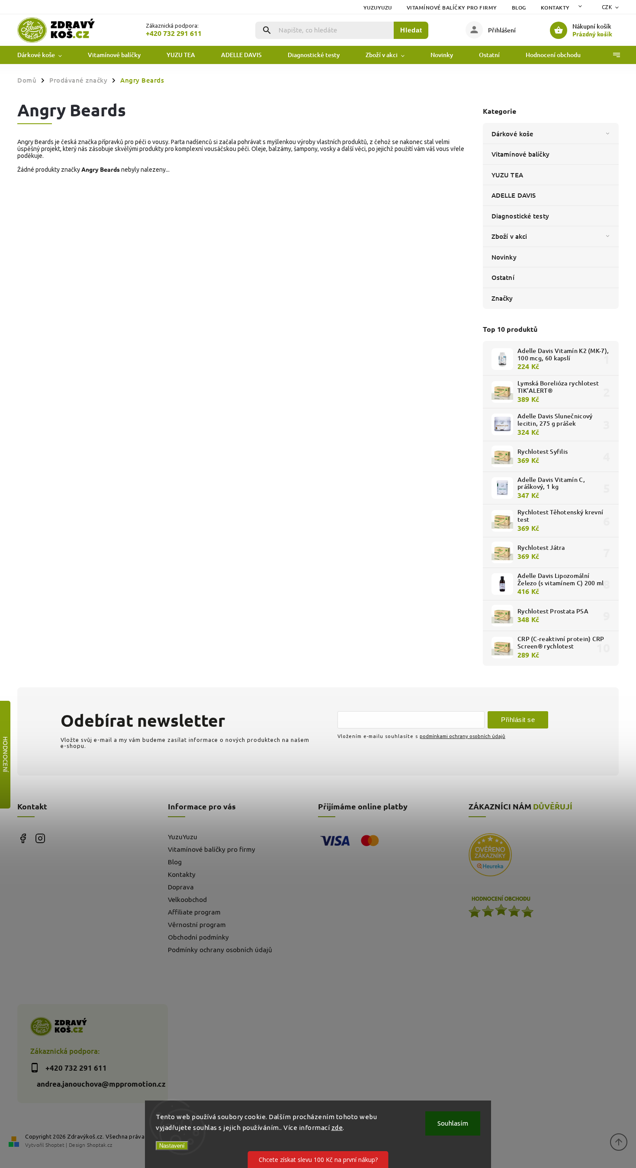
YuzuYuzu (377, 7)
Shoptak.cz (99, 1144)
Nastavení (172, 1145)
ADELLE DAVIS (513, 195)
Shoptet (54, 1144)
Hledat (411, 30)
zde (337, 1127)
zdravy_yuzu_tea (40, 838)
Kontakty (555, 7)
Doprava (181, 887)
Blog (519, 7)
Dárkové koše (512, 133)
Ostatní (502, 277)
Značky (502, 298)
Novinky (504, 257)
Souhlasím (452, 1123)
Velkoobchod (187, 899)
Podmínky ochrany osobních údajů (220, 949)
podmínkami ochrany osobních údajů (462, 736)
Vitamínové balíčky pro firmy (452, 7)
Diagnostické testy (520, 216)
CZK (607, 7)
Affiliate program (194, 912)
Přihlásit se (518, 719)
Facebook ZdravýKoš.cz (22, 838)
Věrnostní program (197, 924)
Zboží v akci (509, 236)
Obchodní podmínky (198, 937)
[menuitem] (46, 55)
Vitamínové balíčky (520, 154)
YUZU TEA (507, 174)
